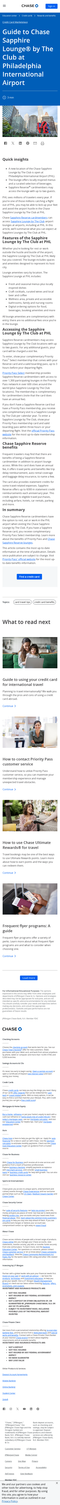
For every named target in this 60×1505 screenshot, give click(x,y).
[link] (4, 1409)
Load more (28, 978)
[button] (57, 1483)
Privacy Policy (10, 1501)
